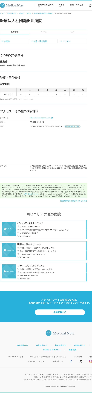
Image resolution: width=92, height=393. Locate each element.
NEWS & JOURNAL (52, 350)
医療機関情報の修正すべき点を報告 (73, 201)
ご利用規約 (77, 357)
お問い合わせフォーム (30, 194)
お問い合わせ (57, 361)
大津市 (29, 13)
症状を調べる (41, 345)
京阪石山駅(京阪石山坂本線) (43, 13)
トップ (2, 13)
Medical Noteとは (15, 357)
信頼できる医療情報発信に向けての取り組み (48, 357)
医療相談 (61, 5)
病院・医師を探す (76, 5)
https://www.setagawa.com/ (40, 118)
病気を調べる (22, 345)
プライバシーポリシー (37, 361)
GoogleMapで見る (73, 126)
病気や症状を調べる (45, 5)
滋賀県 (21, 13)
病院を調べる (11, 13)
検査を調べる (60, 345)
